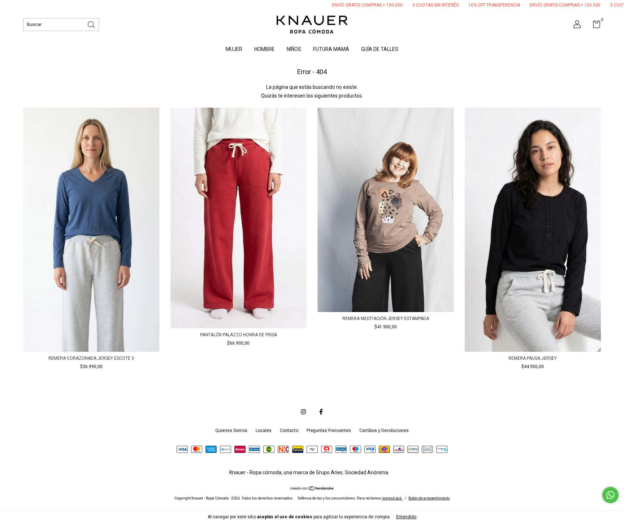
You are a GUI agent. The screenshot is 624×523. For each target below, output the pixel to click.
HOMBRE (264, 49)
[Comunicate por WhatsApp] (610, 495)
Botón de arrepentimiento (429, 498)
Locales (264, 430)
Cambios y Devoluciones (384, 430)
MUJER (234, 49)
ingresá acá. (392, 498)
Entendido (406, 516)
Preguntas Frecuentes (329, 430)
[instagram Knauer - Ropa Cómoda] (303, 412)
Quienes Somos (231, 430)
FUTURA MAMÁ (331, 49)
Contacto (289, 430)
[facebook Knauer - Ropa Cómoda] (321, 412)
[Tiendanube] (312, 489)
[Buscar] (91, 24)
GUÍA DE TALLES (379, 49)
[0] (594, 26)
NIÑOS (294, 49)
